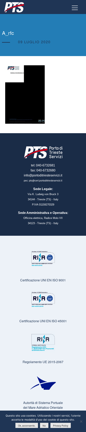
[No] (81, 421)
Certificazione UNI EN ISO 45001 (43, 321)
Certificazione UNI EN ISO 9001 (43, 280)
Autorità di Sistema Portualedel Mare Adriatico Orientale (43, 405)
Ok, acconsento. (26, 425)
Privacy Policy (60, 425)
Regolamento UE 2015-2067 (43, 361)
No (44, 425)
